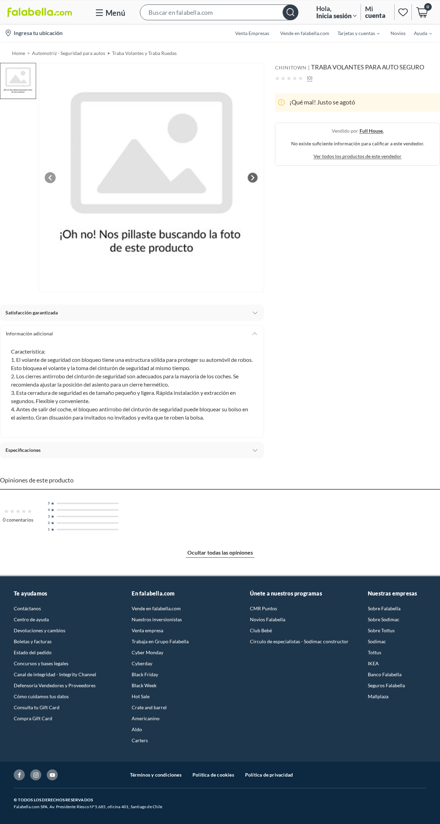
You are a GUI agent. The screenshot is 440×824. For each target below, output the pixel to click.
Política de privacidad (269, 775)
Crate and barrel (149, 707)
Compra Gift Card (33, 718)
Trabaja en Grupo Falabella (160, 641)
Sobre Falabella (384, 608)
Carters (140, 740)
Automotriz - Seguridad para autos (68, 53)
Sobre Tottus (381, 630)
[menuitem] (354, 32)
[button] (219, 12)
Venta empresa (147, 630)
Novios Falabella (267, 619)
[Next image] (252, 177)
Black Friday (145, 674)
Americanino (146, 718)
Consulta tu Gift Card (36, 707)
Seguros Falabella (386, 685)
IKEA (373, 663)
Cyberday (142, 663)
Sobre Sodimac (383, 619)
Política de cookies (213, 775)
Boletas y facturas (33, 641)
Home (18, 53)
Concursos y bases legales (41, 663)
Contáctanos (27, 608)
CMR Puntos (263, 608)
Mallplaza (378, 696)
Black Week (144, 685)
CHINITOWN (291, 67)
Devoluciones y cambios (39, 630)
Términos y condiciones (156, 775)
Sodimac (377, 641)
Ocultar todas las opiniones (220, 552)
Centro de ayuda (31, 619)
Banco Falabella (385, 674)
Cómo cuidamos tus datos (41, 696)
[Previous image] (50, 177)
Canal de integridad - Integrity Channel (55, 674)
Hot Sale (141, 696)
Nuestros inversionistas (157, 619)
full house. (372, 131)
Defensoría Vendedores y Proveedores (55, 685)
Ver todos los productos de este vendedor (358, 156)
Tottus (374, 652)
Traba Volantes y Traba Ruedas (144, 53)
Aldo (137, 729)
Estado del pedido (33, 652)
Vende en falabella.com (156, 608)
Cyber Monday (147, 652)
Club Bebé (261, 630)
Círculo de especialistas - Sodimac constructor (299, 641)
